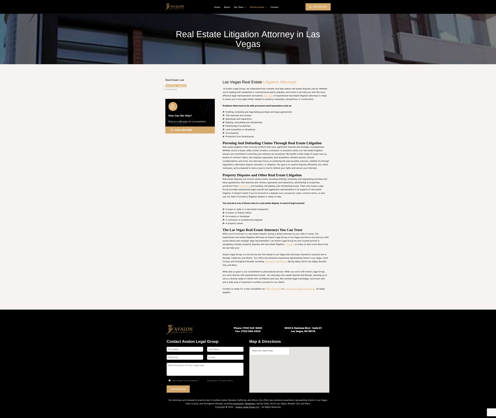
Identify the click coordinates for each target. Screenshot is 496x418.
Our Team (238, 7)
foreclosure (244, 186)
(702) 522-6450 (273, 288)
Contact (274, 7)
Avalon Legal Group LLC (247, 407)
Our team (268, 95)
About (227, 7)
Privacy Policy (226, 380)
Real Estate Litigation (176, 86)
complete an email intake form (299, 288)
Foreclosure (171, 89)
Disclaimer (212, 380)
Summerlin (270, 261)
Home (217, 7)
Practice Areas (257, 7)
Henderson (281, 261)
